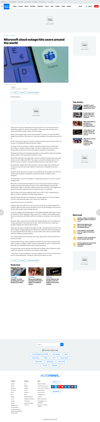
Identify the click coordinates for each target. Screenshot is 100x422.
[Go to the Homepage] (6, 6)
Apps (25, 394)
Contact (40, 396)
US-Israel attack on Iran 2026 (40, 354)
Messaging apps (28, 396)
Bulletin (26, 386)
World (26, 6)
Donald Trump (35, 358)
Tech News (12, 35)
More (39, 381)
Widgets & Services (29, 398)
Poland (46, 358)
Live (96, 6)
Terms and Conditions (43, 388)
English (4, 1)
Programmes (14, 405)
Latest (14, 6)
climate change (64, 358)
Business (40, 6)
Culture (57, 6)
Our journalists (14, 407)
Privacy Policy (41, 392)
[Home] (4, 35)
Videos (12, 403)
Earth (63, 6)
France (54, 358)
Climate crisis (38, 361)
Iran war (45, 365)
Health (69, 6)
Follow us (26, 392)
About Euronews (42, 383)
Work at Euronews (42, 398)
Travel (47, 6)
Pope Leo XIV (61, 361)
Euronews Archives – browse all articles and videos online (16, 411)
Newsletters (56, 391)
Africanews (27, 401)
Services (26, 381)
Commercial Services (43, 386)
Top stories (78, 102)
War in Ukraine (56, 354)
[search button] (49, 2)
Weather (26, 388)
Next (52, 6)
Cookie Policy (41, 390)
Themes (13, 381)
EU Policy (33, 6)
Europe (20, 6)
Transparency (41, 394)
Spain (66, 354)
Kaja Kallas (54, 365)
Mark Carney (50, 361)
